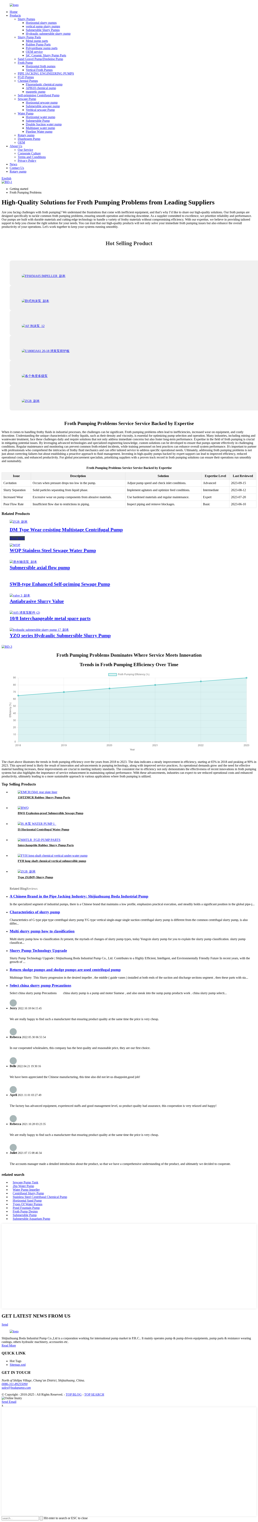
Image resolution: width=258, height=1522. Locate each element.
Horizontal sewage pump (42, 102)
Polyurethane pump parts (41, 48)
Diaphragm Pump (29, 139)
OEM (21, 142)
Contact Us (17, 168)
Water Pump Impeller (26, 1189)
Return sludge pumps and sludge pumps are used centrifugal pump (65, 970)
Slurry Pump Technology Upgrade (38, 950)
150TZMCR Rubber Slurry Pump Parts (44, 797)
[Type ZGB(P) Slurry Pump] (27, 871)
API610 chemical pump (41, 88)
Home (14, 12)
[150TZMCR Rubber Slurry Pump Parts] (37, 792)
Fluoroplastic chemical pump (44, 84)
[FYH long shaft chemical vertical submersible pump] (52, 855)
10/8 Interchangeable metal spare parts (50, 618)
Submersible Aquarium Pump (31, 1218)
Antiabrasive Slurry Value (37, 601)
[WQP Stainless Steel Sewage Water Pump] (15, 545)
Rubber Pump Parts (38, 44)
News (13, 164)
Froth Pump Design (25, 1211)
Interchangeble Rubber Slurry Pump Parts (46, 845)
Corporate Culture (29, 153)
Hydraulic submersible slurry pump (48, 33)
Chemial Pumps (28, 80)
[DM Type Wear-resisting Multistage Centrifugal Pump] (19, 521)
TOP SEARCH (94, 1394)
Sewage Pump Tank (25, 1182)
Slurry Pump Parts (29, 37)
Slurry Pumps (26, 19)
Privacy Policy (27, 160)
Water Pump (25, 113)
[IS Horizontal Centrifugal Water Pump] (37, 823)
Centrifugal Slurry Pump (28, 1193)
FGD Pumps (26, 77)
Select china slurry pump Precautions (40, 985)
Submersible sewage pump (43, 106)
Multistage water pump (40, 128)
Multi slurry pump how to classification (42, 931)
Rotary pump (26, 135)
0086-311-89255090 (15, 1384)
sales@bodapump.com (16, 1387)
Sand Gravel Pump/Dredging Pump (40, 59)
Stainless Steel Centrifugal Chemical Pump (40, 1197)
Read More (17, 538)
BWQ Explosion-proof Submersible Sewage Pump (50, 813)
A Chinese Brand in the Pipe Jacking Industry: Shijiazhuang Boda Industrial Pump (79, 896)
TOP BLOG (74, 1394)
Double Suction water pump (44, 124)
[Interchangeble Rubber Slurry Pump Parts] (39, 840)
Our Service (25, 149)
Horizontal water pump (40, 117)
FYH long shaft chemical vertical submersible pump (52, 861)
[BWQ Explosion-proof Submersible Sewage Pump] (23, 807)
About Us (16, 146)
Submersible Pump (38, 120)
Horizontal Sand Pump (27, 1200)
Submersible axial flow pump (40, 567)
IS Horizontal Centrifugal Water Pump (43, 829)
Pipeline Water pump (39, 131)
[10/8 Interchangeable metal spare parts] (25, 612)
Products (15, 15)
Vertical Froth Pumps (39, 70)
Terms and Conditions (32, 157)
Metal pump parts (37, 41)
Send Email (9, 1401)
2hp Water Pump (23, 1186)
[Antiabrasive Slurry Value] (20, 595)
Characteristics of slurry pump (35, 912)
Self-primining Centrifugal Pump (38, 95)
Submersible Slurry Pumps (43, 30)
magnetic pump (35, 91)
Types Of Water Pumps (27, 1204)
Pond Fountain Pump (26, 1207)
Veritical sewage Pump (40, 109)
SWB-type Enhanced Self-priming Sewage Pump (60, 584)
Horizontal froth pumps (40, 66)
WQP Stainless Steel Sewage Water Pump (53, 550)
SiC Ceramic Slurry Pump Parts (46, 55)
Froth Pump (25, 62)
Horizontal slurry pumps (41, 22)
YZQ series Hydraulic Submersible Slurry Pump (60, 635)
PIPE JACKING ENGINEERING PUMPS (46, 73)
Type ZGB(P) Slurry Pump (35, 877)
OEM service (34, 51)
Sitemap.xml (18, 1364)
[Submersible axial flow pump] (23, 562)
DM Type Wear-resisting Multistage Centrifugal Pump (66, 529)
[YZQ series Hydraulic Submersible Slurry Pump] (39, 629)
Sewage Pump (27, 99)
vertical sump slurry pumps (43, 26)
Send (5, 1324)
